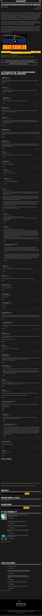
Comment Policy (37, 483)
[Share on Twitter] (3, 8)
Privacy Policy (38, 610)
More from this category (6, 541)
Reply (3, 83)
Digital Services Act (17, 611)
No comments (11, 523)
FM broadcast (7, 56)
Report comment (37, 93)
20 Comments (11, 538)
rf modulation (20, 56)
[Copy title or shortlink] (7, 8)
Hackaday (21, 1)
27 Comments (11, 533)
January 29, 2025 (37, 8)
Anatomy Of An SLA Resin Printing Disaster (17, 525)
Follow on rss (7, 500)
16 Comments (11, 527)
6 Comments (11, 568)
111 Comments (11, 588)
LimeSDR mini (14, 56)
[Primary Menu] (40, 1)
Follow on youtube (5, 500)
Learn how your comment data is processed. (27, 485)
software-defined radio (29, 56)
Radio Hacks (8, 55)
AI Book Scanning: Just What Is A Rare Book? (17, 586)
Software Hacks (14, 55)
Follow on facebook (2, 500)
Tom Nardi (5, 7)
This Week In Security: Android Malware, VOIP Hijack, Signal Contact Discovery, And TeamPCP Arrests (18, 576)
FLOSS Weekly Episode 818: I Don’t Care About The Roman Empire (19, 61)
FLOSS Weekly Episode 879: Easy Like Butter (17, 581)
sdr (23, 56)
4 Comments (11, 579)
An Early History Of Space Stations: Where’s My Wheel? (18, 531)
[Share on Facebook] (1, 8)
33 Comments (38, 6)
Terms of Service (10, 611)
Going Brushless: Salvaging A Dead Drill (19, 63)
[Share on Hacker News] (4, 8)
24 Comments (11, 518)
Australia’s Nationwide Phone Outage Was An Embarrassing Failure (17, 515)
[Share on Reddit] (6, 8)
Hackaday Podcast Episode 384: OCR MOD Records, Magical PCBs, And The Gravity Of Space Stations (18, 571)
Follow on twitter (3, 500)
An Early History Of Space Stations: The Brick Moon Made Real (17, 536)
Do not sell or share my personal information (27, 611)
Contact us (9, 500)
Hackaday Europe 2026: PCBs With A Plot (16, 521)
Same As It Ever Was (11, 566)
